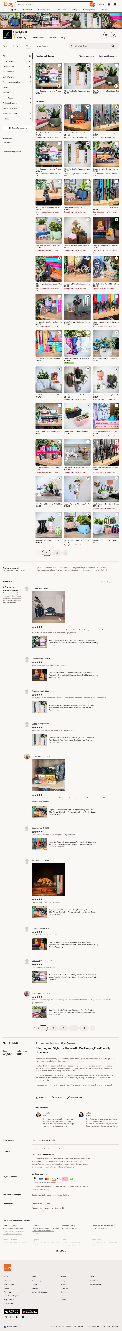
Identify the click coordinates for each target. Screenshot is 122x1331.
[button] (106, 34)
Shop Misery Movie (69, 1245)
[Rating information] (14, 37)
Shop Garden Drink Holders (13, 1228)
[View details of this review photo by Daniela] (48, 775)
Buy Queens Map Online (71, 1242)
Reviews (16, 46)
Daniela (34, 756)
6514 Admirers (8, 142)
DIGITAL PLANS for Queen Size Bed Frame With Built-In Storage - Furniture (46, 1230)
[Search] (92, 4)
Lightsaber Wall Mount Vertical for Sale (104, 1243)
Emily (34, 588)
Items (5, 46)
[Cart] (115, 4)
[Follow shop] (113, 34)
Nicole (34, 860)
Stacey (34, 928)
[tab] (17, 56)
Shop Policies (42, 46)
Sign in (101, 4)
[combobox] (52, 4)
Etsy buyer (36, 961)
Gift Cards (104, 10)
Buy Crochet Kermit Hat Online (14, 1242)
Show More (61, 1251)
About (28, 46)
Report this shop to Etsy (12, 152)
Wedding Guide (89, 10)
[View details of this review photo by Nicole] (48, 879)
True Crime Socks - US (100, 1228)
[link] (38, 553)
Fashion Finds (61, 10)
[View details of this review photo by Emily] (48, 607)
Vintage (75, 10)
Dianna (34, 691)
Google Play (30, 1311)
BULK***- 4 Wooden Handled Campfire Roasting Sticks (13, 1232)
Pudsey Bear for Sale (69, 1228)
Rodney (35, 659)
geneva (34, 993)
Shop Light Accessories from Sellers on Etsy (46, 1243)
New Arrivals (28, 10)
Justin (34, 828)
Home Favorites (44, 10)
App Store (12, 1311)
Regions (115, 1326)
